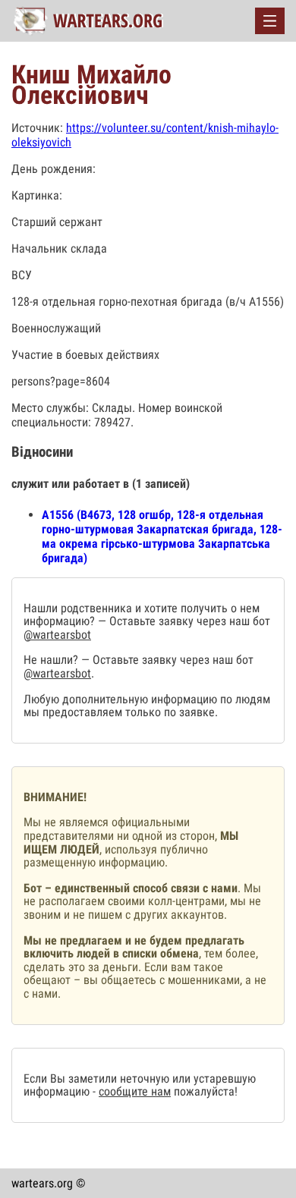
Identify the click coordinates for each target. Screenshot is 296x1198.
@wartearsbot (57, 634)
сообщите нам (135, 1091)
